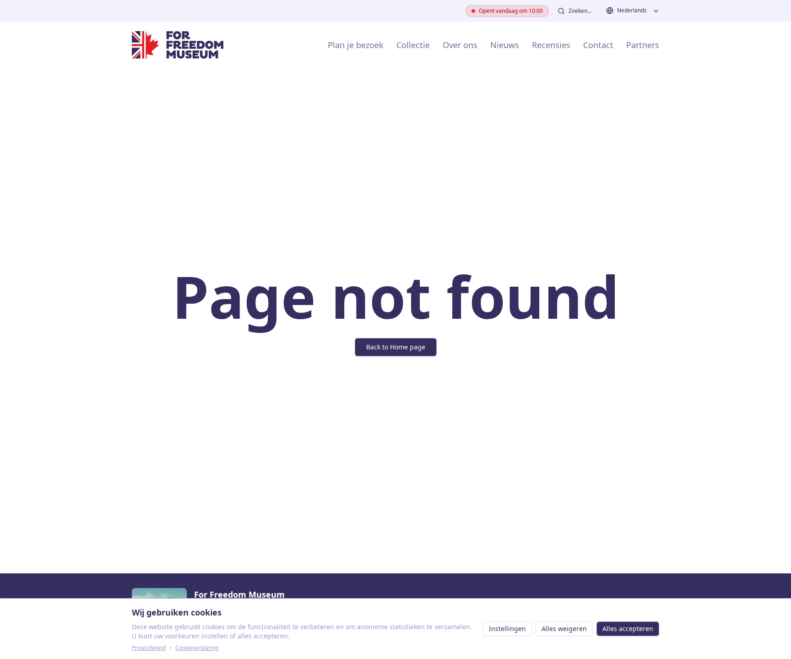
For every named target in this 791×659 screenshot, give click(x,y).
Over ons (460, 44)
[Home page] (177, 45)
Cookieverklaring (196, 648)
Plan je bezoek (356, 44)
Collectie (413, 44)
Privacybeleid (149, 648)
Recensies (551, 44)
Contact (598, 44)
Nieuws (504, 44)
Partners (642, 44)
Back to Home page (395, 347)
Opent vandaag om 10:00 (511, 11)
